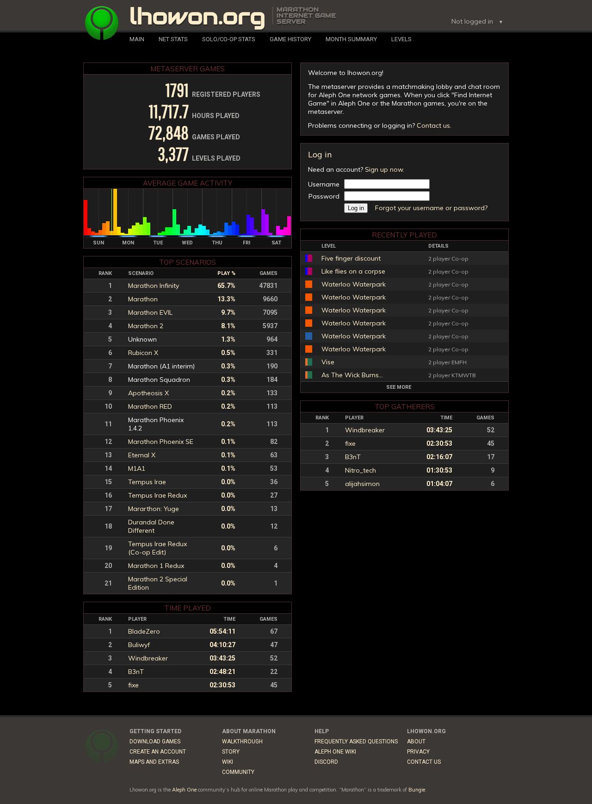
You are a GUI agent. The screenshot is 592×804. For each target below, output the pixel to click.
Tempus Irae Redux (157, 495)
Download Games (155, 741)
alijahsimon (362, 484)
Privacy (418, 751)
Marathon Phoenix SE (160, 441)
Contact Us (424, 762)
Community (238, 772)
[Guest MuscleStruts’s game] (308, 258)
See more (398, 387)
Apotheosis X (148, 393)
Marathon (143, 299)
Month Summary (351, 39)
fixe (350, 443)
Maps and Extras (154, 762)
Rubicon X (143, 353)
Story (231, 751)
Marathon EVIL (150, 312)
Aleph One (184, 789)
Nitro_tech (360, 470)
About (416, 741)
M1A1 (136, 468)
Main (137, 39)
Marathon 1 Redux (156, 565)
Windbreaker (365, 430)
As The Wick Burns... (352, 375)
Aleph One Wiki (335, 751)
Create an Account (158, 751)
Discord (326, 762)
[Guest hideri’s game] (308, 284)
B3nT (353, 457)
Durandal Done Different (151, 526)
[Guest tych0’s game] (308, 336)
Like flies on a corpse (353, 271)
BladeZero (144, 631)
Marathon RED (150, 406)
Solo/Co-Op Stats (228, 39)
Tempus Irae (147, 482)
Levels (401, 39)
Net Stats (173, 39)
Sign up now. (384, 169)
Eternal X (141, 455)
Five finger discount (351, 258)
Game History (290, 39)
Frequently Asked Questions (356, 741)
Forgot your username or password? (431, 208)
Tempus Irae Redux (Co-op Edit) (157, 548)
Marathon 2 (145, 326)
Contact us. (434, 125)
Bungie (416, 789)
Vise (327, 362)
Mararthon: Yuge (153, 509)
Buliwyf (139, 645)
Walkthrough (242, 741)
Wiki (227, 762)
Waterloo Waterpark (353, 284)
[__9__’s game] (308, 362)
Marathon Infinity (153, 285)
